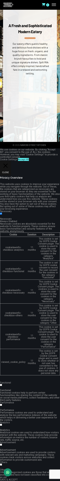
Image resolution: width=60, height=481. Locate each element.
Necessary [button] (6, 211)
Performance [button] (7, 402)
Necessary (6, 218)
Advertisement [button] (8, 442)
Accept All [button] (23, 159)
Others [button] (3, 462)
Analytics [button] (5, 422)
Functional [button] (5, 382)
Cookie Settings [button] (8, 159)
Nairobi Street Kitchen (33, 145)
